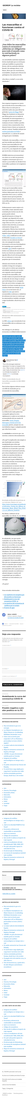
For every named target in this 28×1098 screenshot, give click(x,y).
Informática (7, 797)
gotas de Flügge (14, 112)
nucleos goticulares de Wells (11, 131)
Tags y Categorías (7, 1088)
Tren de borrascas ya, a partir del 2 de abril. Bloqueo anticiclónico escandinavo (14, 965)
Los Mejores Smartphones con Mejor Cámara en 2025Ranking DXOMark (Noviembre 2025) (13, 732)
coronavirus (5, 625)
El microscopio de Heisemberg (13, 851)
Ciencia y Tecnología (10, 790)
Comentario (6, 645)
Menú (4, 10)
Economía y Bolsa (9, 792)
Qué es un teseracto (10, 833)
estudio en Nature (16, 238)
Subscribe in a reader (8, 893)
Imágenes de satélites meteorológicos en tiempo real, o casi (14, 760)
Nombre (5, 668)
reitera (9, 321)
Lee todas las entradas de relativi (16, 617)
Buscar (4, 875)
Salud (21, 623)
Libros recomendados (9, 1084)
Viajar (5, 805)
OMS (10, 292)
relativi (6, 623)
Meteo (6, 799)
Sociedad (6, 803)
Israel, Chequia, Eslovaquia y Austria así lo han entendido (11, 423)
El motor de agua (9, 607)
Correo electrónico (9, 676)
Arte (5, 788)
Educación (7, 795)
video (4, 235)
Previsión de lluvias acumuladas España (12, 1080)
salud (10, 625)
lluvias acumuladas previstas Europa (13, 1075)
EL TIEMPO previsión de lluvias (11, 1071)
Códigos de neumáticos (11, 835)
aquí (9, 248)
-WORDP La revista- (11, 5)
